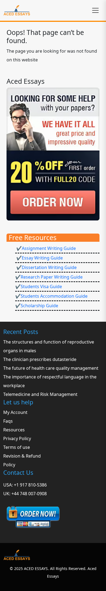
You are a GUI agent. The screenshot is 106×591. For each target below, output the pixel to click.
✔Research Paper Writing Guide (49, 277)
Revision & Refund (22, 456)
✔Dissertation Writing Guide (46, 267)
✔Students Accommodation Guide (51, 296)
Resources (14, 430)
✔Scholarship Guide (36, 306)
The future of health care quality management (50, 368)
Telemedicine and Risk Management (40, 394)
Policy (9, 465)
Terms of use (16, 447)
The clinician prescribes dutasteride (39, 359)
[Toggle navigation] (95, 10)
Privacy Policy (17, 438)
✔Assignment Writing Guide (45, 248)
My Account (15, 412)
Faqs (8, 421)
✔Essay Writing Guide (39, 258)
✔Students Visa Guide (38, 286)
